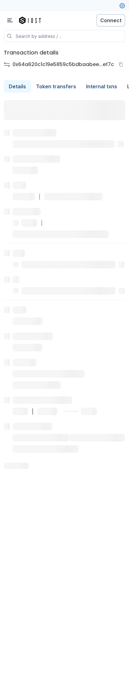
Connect (110, 20)
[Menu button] (10, 20)
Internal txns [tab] (101, 86)
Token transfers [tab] (56, 86)
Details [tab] (17, 86)
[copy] (122, 64)
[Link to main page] (37, 20)
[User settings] (122, 6)
